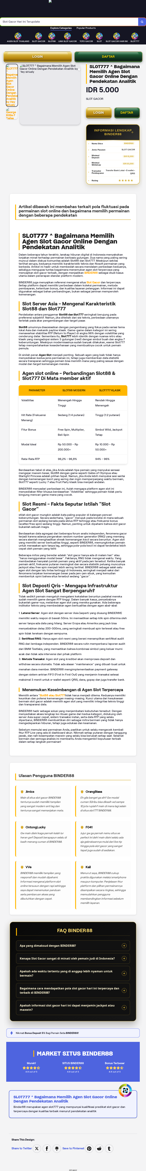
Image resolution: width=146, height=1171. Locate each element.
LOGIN (37, 56)
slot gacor (73, 1170)
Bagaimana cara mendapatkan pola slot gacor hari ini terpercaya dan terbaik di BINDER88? (69, 990)
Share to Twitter (22, 1148)
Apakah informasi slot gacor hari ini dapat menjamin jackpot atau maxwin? (67, 1007)
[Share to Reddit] (99, 1148)
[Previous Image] (22, 95)
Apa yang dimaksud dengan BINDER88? (48, 946)
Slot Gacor (93, 282)
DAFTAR (108, 56)
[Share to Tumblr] (109, 1148)
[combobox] (69, 22)
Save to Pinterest (73, 1148)
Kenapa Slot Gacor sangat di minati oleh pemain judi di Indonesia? (67, 958)
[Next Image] (77, 95)
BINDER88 (91, 272)
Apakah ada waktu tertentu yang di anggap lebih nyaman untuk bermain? (66, 973)
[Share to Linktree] (57, 1148)
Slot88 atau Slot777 (52, 695)
